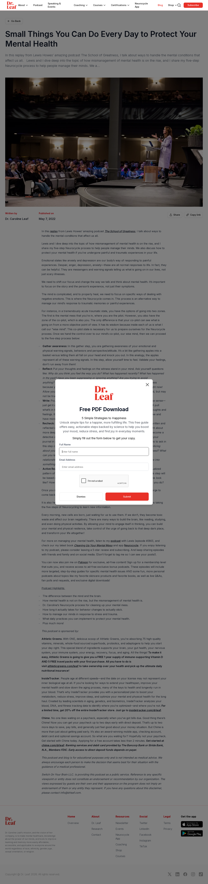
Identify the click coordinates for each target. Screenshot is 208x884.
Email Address (67, 459)
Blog (160, 5)
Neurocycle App (141, 5)
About (21, 5)
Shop (171, 5)
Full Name (65, 444)
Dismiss (81, 496)
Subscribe (193, 5)
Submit (127, 496)
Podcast (38, 5)
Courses (98, 5)
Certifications (118, 5)
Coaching (79, 5)
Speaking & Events (54, 5)
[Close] (147, 384)
